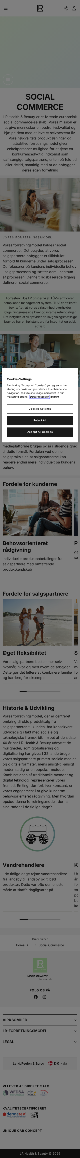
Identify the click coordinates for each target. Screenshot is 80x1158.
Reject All (40, 420)
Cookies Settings (40, 408)
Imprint (54, 396)
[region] (40, 405)
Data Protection (39, 396)
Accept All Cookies (40, 431)
